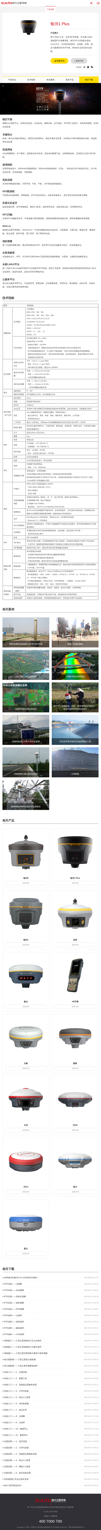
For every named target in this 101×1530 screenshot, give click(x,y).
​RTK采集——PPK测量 (14, 1309)
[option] (28, 27)
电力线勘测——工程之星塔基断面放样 (21, 1366)
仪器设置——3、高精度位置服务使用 (20, 1454)
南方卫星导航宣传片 (13, 1485)
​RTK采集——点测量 (13, 1284)
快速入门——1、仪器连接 (15, 1372)
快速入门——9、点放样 (14, 1422)
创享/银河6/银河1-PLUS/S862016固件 (20, 1278)
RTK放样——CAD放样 (14, 1334)
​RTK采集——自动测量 (14, 1290)
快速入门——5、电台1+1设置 (17, 1397)
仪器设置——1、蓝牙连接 (15, 1441)
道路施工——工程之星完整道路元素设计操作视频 (25, 1353)
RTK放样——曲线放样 (14, 1328)
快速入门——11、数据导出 (16, 1435)
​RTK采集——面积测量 (14, 1303)
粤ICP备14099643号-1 (76, 1527)
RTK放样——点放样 (13, 1315)
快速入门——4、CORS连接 (16, 1391)
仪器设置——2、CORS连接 (16, 1448)
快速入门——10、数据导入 (16, 1429)
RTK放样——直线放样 (14, 1322)
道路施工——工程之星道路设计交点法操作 (23, 1341)
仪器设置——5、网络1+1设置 (17, 1467)
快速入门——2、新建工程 (15, 1378)
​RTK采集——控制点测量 (15, 1296)
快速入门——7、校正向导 (15, 1410)
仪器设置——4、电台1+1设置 (17, 1460)
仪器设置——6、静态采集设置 (17, 1473)
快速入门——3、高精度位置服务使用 (20, 1385)
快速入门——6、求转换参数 (16, 1404)
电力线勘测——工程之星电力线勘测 (20, 1359)
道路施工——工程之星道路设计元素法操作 (23, 1347)
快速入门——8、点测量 (14, 1416)
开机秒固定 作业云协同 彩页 (16, 1479)
